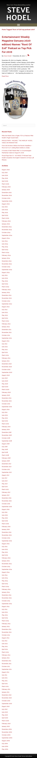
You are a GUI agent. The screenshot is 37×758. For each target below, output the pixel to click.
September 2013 (7, 603)
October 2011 (6, 666)
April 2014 (5, 583)
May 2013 (5, 615)
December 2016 (6, 498)
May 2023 (5, 281)
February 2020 (6, 392)
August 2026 (6, 169)
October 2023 (6, 266)
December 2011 (6, 660)
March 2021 (5, 355)
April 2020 (5, 386)
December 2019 (6, 398)
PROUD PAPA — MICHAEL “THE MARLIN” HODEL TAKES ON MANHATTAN (17, 141)
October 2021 (6, 335)
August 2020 (6, 375)
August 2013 (5, 606)
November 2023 (7, 263)
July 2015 (4, 546)
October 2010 (6, 700)
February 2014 (6, 589)
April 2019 (5, 421)
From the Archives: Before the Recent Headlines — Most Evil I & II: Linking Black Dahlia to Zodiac (17, 146)
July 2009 (5, 743)
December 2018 (6, 432)
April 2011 (5, 683)
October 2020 (6, 369)
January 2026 (6, 189)
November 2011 (6, 663)
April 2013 (5, 617)
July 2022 (4, 309)
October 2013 (6, 600)
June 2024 (5, 243)
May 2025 (5, 212)
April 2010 (5, 717)
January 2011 (5, 692)
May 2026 (5, 178)
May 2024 (5, 246)
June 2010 (5, 712)
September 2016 (7, 506)
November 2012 (6, 632)
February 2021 (6, 358)
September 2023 (7, 269)
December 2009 (7, 729)
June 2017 (5, 480)
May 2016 (5, 518)
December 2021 (6, 329)
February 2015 (6, 558)
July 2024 (5, 241)
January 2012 (6, 657)
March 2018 (5, 455)
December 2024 (6, 226)
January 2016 (6, 529)
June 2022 (5, 312)
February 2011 (6, 689)
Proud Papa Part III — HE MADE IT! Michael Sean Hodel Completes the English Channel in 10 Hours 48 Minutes (18, 157)
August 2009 (6, 740)
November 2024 (7, 229)
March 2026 (5, 184)
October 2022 (6, 301)
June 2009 (5, 746)
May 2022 (5, 315)
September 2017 (7, 472)
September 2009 (7, 737)
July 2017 (4, 478)
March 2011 (5, 686)
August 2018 (5, 443)
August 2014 (5, 572)
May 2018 (5, 449)
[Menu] (18, 24)
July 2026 (5, 172)
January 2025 (6, 224)
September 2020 (7, 372)
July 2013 (4, 609)
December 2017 (6, 463)
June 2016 (5, 515)
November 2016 (7, 500)
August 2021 (5, 341)
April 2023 (5, 283)
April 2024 (5, 249)
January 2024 (6, 258)
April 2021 (5, 352)
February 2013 (6, 623)
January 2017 (6, 495)
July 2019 (4, 412)
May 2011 (4, 680)
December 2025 (6, 192)
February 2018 (6, 458)
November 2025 (7, 195)
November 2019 (7, 401)
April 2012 (5, 649)
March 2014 (5, 586)
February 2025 (6, 221)
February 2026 (6, 186)
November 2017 (6, 466)
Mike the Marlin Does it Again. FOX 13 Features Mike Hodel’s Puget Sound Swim (17, 136)
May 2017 (5, 483)
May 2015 (5, 552)
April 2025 (5, 215)
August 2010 (6, 706)
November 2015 (7, 535)
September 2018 (7, 440)
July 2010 (4, 709)
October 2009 (6, 735)
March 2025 (5, 218)
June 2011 (4, 677)
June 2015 (5, 549)
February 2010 (6, 723)
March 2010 (5, 720)
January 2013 (6, 626)
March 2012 (5, 652)
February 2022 (6, 323)
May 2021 (5, 349)
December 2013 (6, 595)
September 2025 (7, 201)
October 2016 (6, 503)
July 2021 (4, 343)
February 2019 (6, 426)
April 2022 (5, 318)
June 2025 (5, 209)
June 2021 (5, 346)
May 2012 (5, 646)
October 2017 (6, 469)
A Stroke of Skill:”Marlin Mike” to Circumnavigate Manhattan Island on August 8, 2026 (16, 151)
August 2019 (5, 409)
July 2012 (4, 640)
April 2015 (5, 555)
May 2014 (5, 580)
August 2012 (5, 637)
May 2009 (5, 749)
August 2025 (6, 204)
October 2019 (6, 403)
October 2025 (6, 198)
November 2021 (6, 332)
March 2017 (5, 489)
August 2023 (6, 272)
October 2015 (6, 538)
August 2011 (5, 672)
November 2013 (6, 598)
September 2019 (7, 406)
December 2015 (6, 532)
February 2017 (6, 492)
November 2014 (7, 563)
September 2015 (7, 540)
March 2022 (5, 321)
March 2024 (5, 252)
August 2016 (5, 509)
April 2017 (5, 486)
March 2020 (5, 389)
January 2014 (6, 592)
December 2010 (6, 695)
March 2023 (5, 286)
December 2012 (6, 629)
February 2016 (6, 526)
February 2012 (6, 655)
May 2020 (5, 383)
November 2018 (7, 435)
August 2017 (5, 475)
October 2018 (6, 438)
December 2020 (7, 363)
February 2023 (6, 289)
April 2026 (5, 181)
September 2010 (7, 703)
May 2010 (5, 715)
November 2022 (7, 298)
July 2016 (4, 512)
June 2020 (5, 381)
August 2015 (5, 543)
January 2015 (6, 560)
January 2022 (6, 326)
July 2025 (5, 206)
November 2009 (7, 732)
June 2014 (5, 578)
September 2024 (7, 235)
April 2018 (5, 452)
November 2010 (7, 697)
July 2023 (4, 275)
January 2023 (6, 292)
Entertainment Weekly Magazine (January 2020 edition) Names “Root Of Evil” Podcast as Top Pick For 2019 (17, 44)
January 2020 (6, 395)
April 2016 (5, 520)
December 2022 (6, 295)
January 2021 (6, 361)
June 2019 (5, 415)
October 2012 (6, 635)
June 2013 (5, 612)
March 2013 (5, 620)
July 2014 (4, 575)
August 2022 (6, 306)
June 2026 (5, 175)
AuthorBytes (29, 756)
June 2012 (5, 643)
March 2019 (5, 423)
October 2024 (6, 232)
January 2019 (6, 429)
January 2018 (6, 460)
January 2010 (6, 726)
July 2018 (4, 446)
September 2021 (7, 338)
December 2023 (6, 261)
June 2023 (5, 278)
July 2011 (4, 675)
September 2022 (7, 303)
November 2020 (7, 366)
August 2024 (6, 238)
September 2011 (7, 669)
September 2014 (7, 569)
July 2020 (5, 378)
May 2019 (5, 418)
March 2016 (5, 523)
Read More (5, 76)
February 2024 (6, 255)
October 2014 (6, 566)
